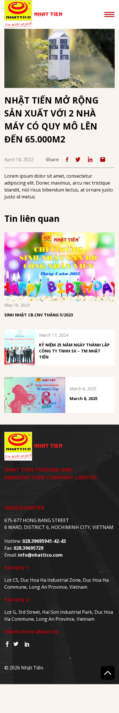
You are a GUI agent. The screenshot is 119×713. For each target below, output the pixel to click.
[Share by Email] (102, 159)
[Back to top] (108, 673)
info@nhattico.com (40, 555)
